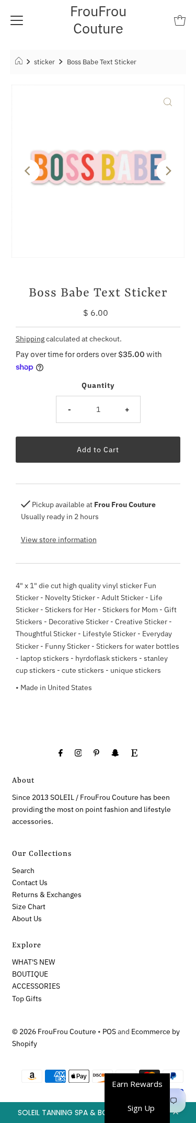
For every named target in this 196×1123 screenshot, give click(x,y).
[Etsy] (134, 752)
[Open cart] (180, 20)
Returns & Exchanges (47, 894)
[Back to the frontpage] (20, 62)
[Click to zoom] (167, 101)
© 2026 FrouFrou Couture (54, 1031)
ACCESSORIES (36, 986)
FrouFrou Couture (98, 19)
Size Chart (28, 906)
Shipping (30, 338)
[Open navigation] (17, 20)
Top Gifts (27, 998)
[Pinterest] (96, 752)
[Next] (167, 170)
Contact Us (30, 882)
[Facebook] (61, 752)
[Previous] (28, 170)
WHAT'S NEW (33, 962)
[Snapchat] (115, 752)
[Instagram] (78, 752)
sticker (44, 62)
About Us (27, 918)
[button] (98, 1112)
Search (23, 870)
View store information (59, 539)
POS (109, 1031)
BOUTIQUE (30, 974)
